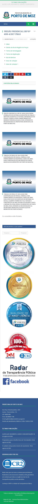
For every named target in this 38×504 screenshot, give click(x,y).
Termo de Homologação (13, 51)
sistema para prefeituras (25, 472)
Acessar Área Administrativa (20, 499)
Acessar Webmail (8, 501)
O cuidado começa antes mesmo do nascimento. (15, 446)
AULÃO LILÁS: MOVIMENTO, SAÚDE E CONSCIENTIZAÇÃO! (17, 434)
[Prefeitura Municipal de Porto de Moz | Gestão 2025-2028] (19, 15)
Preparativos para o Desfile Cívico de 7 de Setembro (18, 4)
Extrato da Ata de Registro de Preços (17, 47)
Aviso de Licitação (11, 61)
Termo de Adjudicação (13, 54)
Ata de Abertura (11, 57)
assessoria (15, 475)
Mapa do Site (7, 499)
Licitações (33, 39)
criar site (13, 472)
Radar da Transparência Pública (23, 483)
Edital (7, 44)
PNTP (10, 483)
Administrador (9, 39)
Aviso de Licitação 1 (12, 64)
